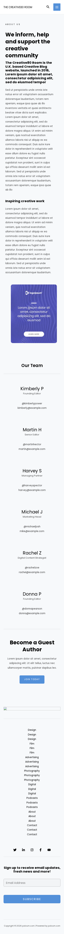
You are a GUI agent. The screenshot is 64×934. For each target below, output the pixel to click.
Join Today (32, 679)
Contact (32, 825)
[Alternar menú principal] (57, 7)
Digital (32, 784)
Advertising (32, 757)
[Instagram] (32, 849)
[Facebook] (40, 849)
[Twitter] (15, 849)
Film (32, 743)
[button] (48, 7)
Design (32, 730)
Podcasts (32, 798)
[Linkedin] (23, 849)
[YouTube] (49, 849)
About (32, 811)
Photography (32, 771)
